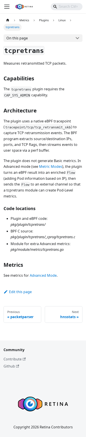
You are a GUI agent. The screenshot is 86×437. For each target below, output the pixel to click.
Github (9, 366)
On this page (17, 38)
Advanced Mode (43, 275)
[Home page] (8, 20)
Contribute (13, 359)
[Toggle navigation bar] (7, 6)
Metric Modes (50, 166)
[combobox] (66, 6)
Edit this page (20, 291)
